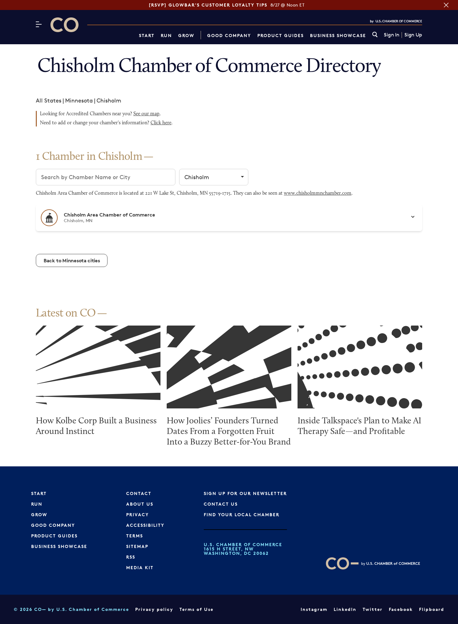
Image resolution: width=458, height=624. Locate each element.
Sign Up (413, 35)
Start (147, 35)
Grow (186, 35)
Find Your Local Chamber (241, 514)
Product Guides (280, 35)
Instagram (314, 609)
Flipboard (431, 609)
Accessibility (145, 525)
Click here (160, 123)
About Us (139, 504)
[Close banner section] (446, 5)
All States (48, 100)
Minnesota (79, 100)
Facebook (401, 609)
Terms (134, 535)
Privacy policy (154, 609)
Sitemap (137, 546)
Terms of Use (196, 609)
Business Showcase (338, 35)
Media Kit (140, 567)
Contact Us (221, 504)
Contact (138, 493)
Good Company (229, 35)
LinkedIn (345, 609)
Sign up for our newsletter (245, 493)
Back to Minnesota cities (72, 260)
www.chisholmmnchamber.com (317, 193)
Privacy (137, 514)
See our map (146, 114)
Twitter (373, 609)
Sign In (391, 35)
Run (166, 35)
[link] (375, 35)
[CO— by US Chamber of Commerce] (64, 24)
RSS (130, 557)
